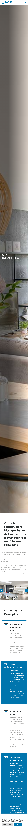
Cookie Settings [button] (7, 824)
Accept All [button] (18, 824)
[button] (1, 590)
